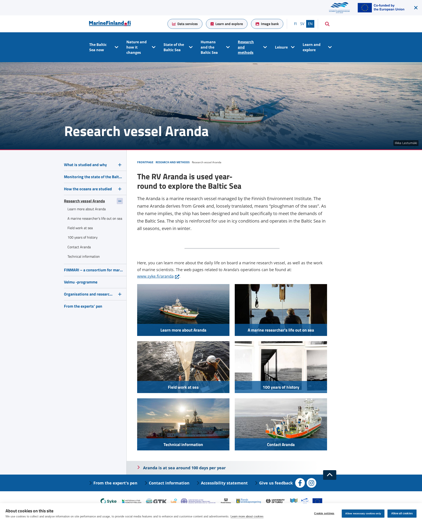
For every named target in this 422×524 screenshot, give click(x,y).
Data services (187, 23)
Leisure (281, 47)
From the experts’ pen (83, 306)
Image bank (270, 23)
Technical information (183, 444)
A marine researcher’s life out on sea (281, 329)
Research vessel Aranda (84, 201)
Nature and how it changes (136, 47)
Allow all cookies (402, 513)
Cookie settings (324, 513)
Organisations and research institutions (89, 294)
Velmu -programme (80, 282)
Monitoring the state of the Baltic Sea (93, 177)
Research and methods (246, 47)
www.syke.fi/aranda (158, 276)
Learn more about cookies (247, 516)
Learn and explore (229, 23)
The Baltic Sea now (98, 47)
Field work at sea (183, 387)
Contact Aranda (281, 444)
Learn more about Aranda (183, 329)
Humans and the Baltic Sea (209, 47)
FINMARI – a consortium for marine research (93, 270)
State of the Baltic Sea (174, 47)
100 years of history (281, 387)
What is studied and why (85, 165)
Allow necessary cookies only (363, 513)
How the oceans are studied (88, 189)
